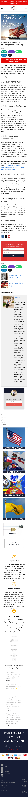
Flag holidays (21, 794)
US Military (3, 424)
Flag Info (3, 421)
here (2, 794)
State (6, 769)
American (7, 768)
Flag (6, 766)
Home (6, 764)
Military (7, 771)
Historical (7, 773)
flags (7, 564)
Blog (2, 776)
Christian (15, 794)
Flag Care (3, 417)
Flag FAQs (3, 419)
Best (8, 794)
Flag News (3, 422)
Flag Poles (7, 774)
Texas (11, 794)
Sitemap (5, 794)
